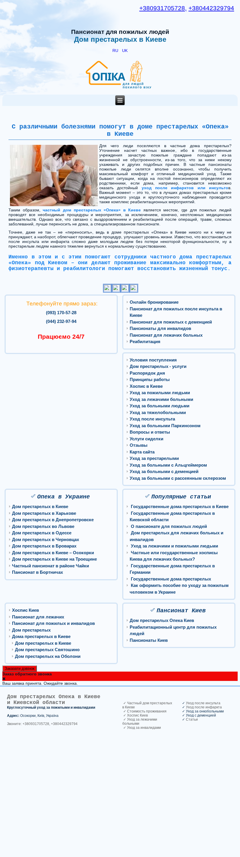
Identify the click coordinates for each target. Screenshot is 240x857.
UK (125, 50)
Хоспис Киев (25, 610)
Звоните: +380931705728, (28, 724)
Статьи (192, 719)
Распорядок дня (147, 373)
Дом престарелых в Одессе (41, 532)
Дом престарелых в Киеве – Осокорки (53, 552)
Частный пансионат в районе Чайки (50, 565)
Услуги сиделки (146, 438)
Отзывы (139, 445)
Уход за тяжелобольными (158, 412)
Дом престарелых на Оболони (47, 656)
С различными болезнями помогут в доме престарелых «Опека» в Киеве (120, 130)
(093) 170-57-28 (61, 312)
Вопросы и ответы (150, 432)
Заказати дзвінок (20, 668)
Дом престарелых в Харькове (44, 513)
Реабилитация (145, 341)
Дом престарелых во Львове (43, 526)
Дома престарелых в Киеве (41, 636)
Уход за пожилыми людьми (160, 392)
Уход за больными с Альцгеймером (168, 465)
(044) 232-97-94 (61, 321)
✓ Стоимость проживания (144, 711)
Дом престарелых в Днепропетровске (53, 519)
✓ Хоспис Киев (135, 715)
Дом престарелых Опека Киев (162, 620)
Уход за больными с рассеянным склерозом (178, 478)
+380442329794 (211, 8)
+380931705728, (163, 8)
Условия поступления (153, 359)
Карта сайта (142, 451)
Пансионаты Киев (149, 640)
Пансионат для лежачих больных (166, 335)
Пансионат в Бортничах (37, 572)
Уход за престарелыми (154, 458)
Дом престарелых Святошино (47, 649)
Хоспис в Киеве (146, 386)
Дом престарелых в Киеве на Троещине (54, 559)
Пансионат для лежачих (38, 616)
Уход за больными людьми (159, 405)
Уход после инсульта (152, 418)
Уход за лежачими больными (161, 399)
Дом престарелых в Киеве (40, 506)
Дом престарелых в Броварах (44, 545)
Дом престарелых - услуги (158, 366)
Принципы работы (150, 379)
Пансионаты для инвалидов (160, 328)
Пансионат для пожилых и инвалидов (53, 623)
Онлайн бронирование (154, 302)
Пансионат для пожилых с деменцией (171, 321)
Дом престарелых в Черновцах (45, 539)
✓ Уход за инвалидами (141, 728)
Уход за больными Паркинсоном (165, 425)
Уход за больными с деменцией (164, 471)
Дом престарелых (31, 629)
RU (115, 50)
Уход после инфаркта (204, 707)
